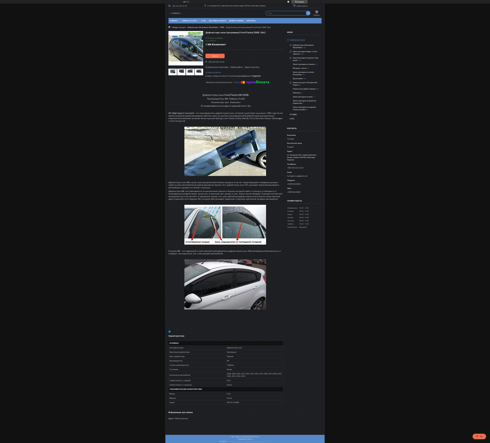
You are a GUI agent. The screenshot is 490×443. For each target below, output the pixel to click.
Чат (481, 436)
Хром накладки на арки (303, 97)
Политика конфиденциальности (259, 441)
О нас (203, 21)
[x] (172, 332)
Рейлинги (297, 93)
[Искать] (308, 13)
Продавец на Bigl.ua (245, 439)
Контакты (251, 21)
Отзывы (293, 114)
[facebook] (169, 332)
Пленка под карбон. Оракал (304, 89)
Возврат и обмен (236, 21)
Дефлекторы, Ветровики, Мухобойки (202, 27)
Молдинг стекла (300, 68)
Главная (173, 21)
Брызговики (298, 78)
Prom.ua (256, 437)
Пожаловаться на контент (236, 441)
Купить (215, 56)
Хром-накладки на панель (304, 64)
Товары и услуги (189, 21)
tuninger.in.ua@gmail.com (297, 176)
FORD (222, 27)
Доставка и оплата (217, 21)
